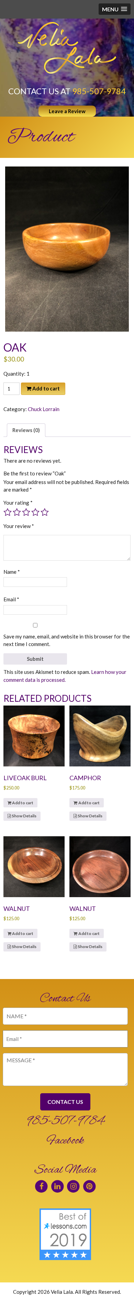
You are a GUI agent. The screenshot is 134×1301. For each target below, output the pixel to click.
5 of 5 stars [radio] (45, 512)
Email (11, 599)
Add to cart (46, 388)
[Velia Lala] (67, 48)
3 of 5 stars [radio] (26, 512)
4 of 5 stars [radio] (35, 512)
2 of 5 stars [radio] (17, 512)
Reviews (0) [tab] (26, 430)
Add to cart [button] (22, 802)
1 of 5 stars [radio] (7, 512)
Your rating (18, 502)
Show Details (23, 815)
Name (11, 572)
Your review (18, 526)
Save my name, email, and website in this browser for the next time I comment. (66, 640)
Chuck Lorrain (43, 409)
